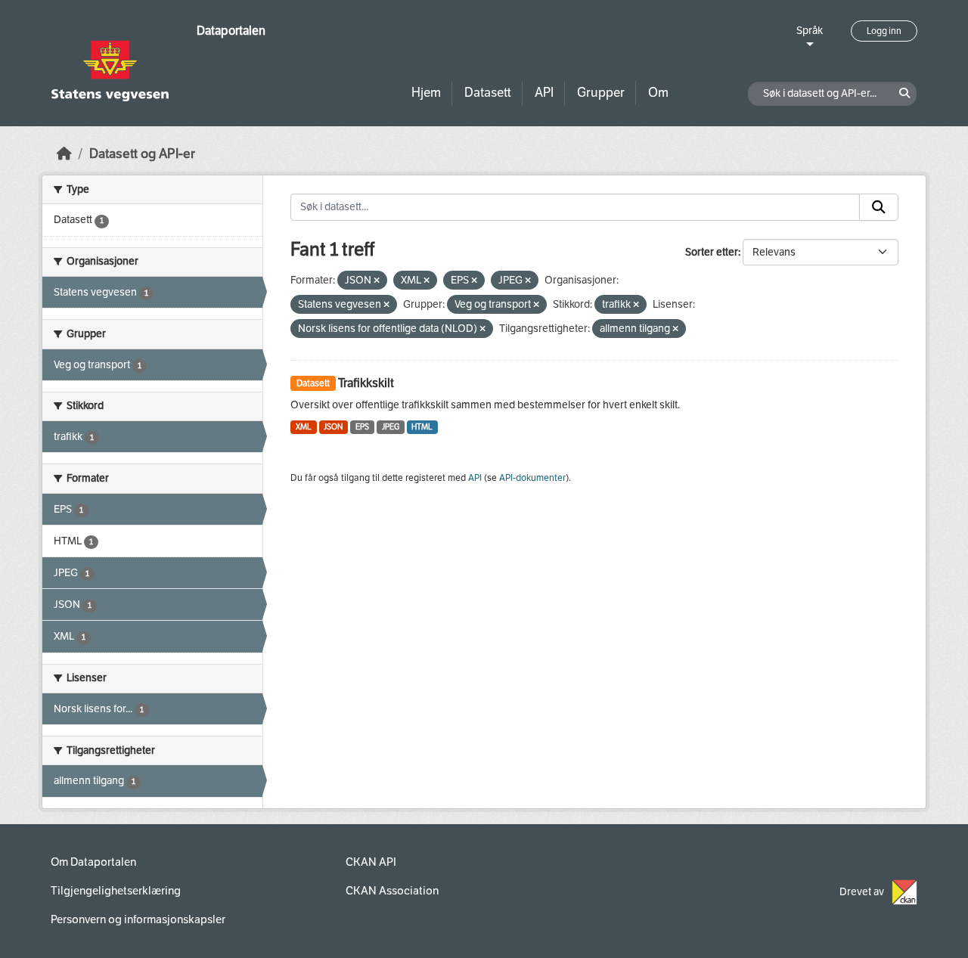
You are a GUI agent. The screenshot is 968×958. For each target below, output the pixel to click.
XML (304, 427)
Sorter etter (711, 252)
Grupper (601, 93)
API (544, 93)
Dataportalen (231, 30)
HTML (422, 427)
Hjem (426, 93)
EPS (362, 427)
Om (658, 93)
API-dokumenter (532, 478)
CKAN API (371, 862)
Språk (809, 30)
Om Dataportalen (93, 862)
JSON (333, 427)
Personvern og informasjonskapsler (138, 919)
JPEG (390, 427)
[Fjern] (377, 281)
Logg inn (884, 31)
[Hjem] (64, 154)
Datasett (487, 93)
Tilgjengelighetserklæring (116, 891)
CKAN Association (392, 891)
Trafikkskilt (366, 383)
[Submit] (878, 207)
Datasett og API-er (142, 154)
